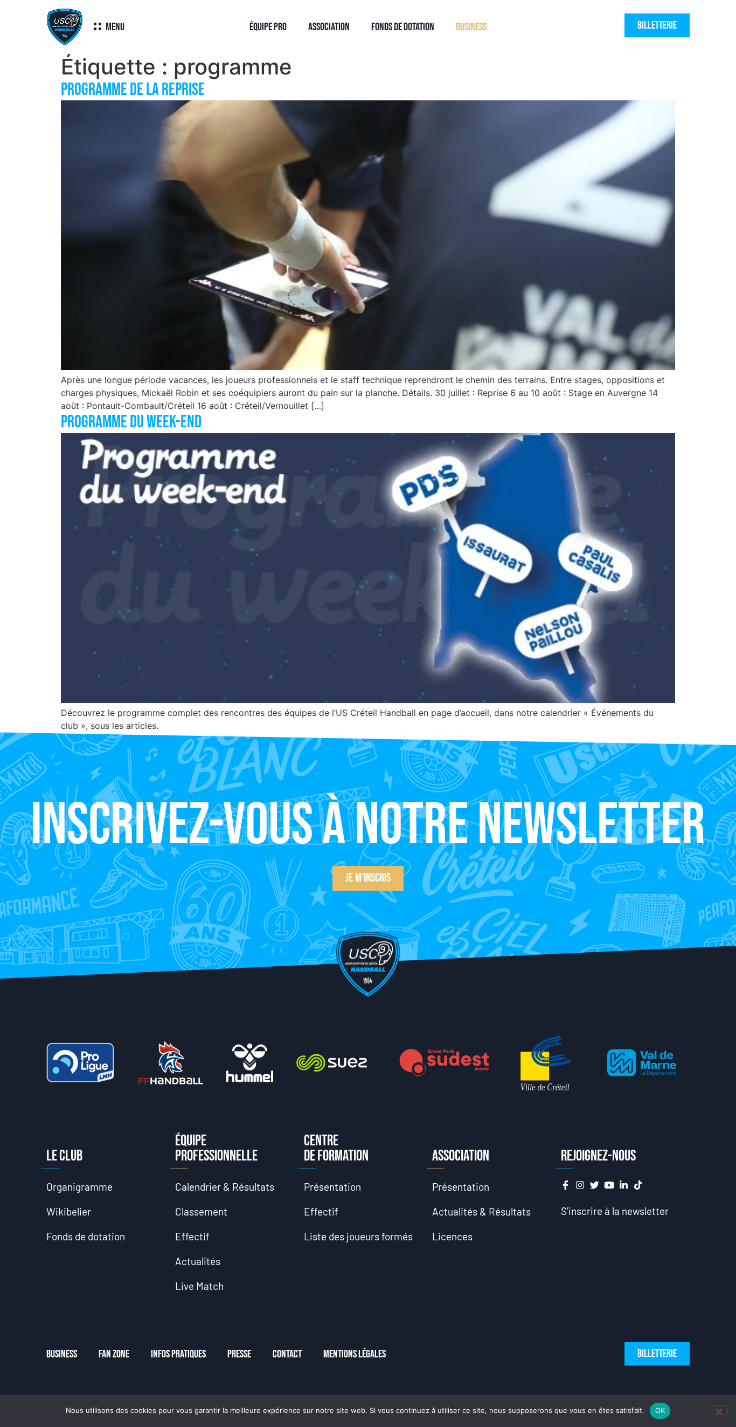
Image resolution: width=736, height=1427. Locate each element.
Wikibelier (68, 1211)
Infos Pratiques (178, 1354)
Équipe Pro (268, 27)
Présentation (332, 1186)
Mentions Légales (354, 1354)
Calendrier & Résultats (224, 1186)
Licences (452, 1236)
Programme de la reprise (133, 89)
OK (660, 1410)
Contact (287, 1354)
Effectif (192, 1236)
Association (329, 27)
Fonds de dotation (402, 27)
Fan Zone (114, 1354)
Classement (201, 1211)
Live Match (199, 1286)
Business (471, 27)
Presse (239, 1354)
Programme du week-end (131, 422)
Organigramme (79, 1186)
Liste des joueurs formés (358, 1236)
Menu (115, 27)
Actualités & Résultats (481, 1211)
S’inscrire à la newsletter (615, 1211)
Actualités (197, 1261)
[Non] (719, 1410)
